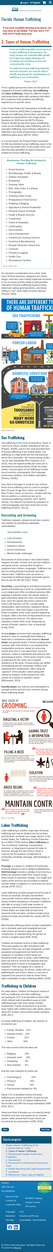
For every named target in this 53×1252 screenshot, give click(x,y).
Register (36, 3)
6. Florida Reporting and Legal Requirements (28, 1168)
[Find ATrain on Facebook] (10, 1228)
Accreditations (8, 1191)
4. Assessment (13, 1160)
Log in (25, 3)
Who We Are (7, 1187)
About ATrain (12, 1196)
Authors (5, 1183)
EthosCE (17, 1247)
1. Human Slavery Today (18, 1148)
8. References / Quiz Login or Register (25, 1174)
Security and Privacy (29, 1216)
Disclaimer (10, 1216)
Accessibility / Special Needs (33, 1220)
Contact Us (11, 1200)
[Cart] (44, 4)
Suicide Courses (32, 1202)
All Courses (30, 1206)
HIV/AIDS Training (33, 1198)
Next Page (46, 1130)
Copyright (10, 1212)
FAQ (22, 1212)
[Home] (26, 8)
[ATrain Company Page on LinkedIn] (16, 1228)
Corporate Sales (13, 1204)
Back (5, 1130)
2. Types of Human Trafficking (21, 1151)
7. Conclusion (12, 1171)
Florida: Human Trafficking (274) (22, 1145)
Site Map (10, 1220)
